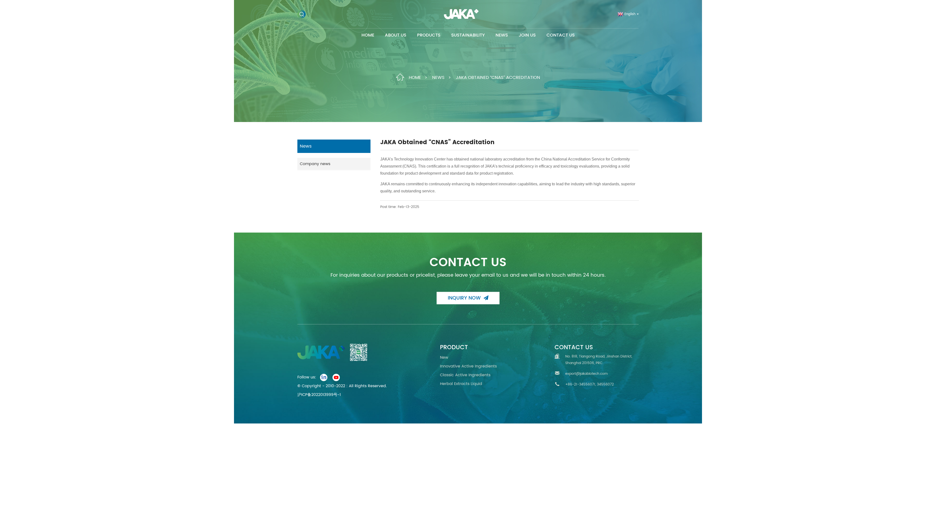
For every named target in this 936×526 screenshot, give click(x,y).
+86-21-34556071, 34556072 (589, 384)
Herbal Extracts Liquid (461, 384)
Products (428, 35)
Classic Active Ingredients (465, 375)
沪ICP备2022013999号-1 (319, 395)
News (502, 35)
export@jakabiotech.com (586, 373)
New (444, 357)
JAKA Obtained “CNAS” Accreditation (498, 77)
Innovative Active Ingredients (468, 366)
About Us (395, 35)
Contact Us (560, 35)
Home (367, 35)
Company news (315, 164)
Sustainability (468, 35)
